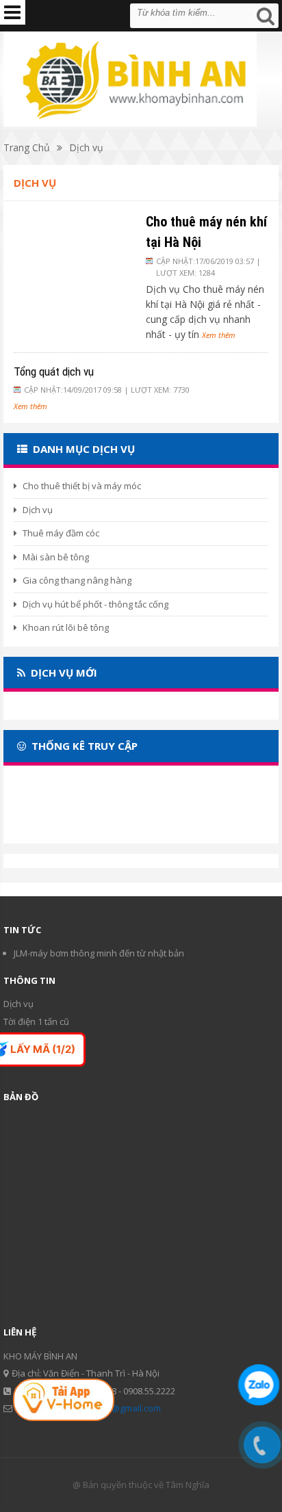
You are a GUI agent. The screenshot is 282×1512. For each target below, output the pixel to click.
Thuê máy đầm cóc (61, 533)
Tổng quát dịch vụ (54, 371)
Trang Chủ (26, 147)
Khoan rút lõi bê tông (66, 627)
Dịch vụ (86, 147)
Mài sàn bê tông (56, 557)
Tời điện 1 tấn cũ (36, 1021)
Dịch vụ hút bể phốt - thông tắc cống (95, 604)
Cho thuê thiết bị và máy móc (82, 486)
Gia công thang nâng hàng (77, 580)
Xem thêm (218, 335)
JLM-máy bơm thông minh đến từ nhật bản (99, 953)
